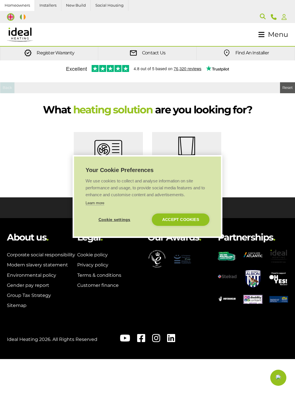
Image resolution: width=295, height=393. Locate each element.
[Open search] (262, 16)
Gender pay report (28, 285)
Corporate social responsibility (41, 254)
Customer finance (98, 285)
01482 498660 (275, 17)
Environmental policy (31, 275)
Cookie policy (92, 254)
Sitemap (17, 305)
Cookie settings (115, 220)
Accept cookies (180, 220)
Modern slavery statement (37, 265)
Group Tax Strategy (29, 295)
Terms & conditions (99, 275)
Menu (278, 34)
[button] (278, 378)
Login (285, 17)
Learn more (95, 203)
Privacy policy (92, 265)
